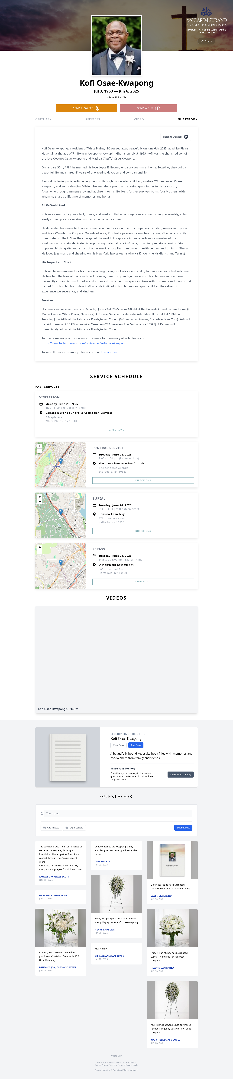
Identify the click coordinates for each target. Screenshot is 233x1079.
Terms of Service (125, 1065)
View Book (118, 745)
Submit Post (183, 827)
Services (92, 119)
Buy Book (136, 745)
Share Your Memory (180, 774)
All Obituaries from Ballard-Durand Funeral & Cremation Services (206, 31)
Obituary (43, 119)
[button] (61, 461)
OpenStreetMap (120, 1070)
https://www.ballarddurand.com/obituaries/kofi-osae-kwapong (84, 343)
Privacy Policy (107, 1065)
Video (139, 119)
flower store (109, 352)
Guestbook (188, 119)
